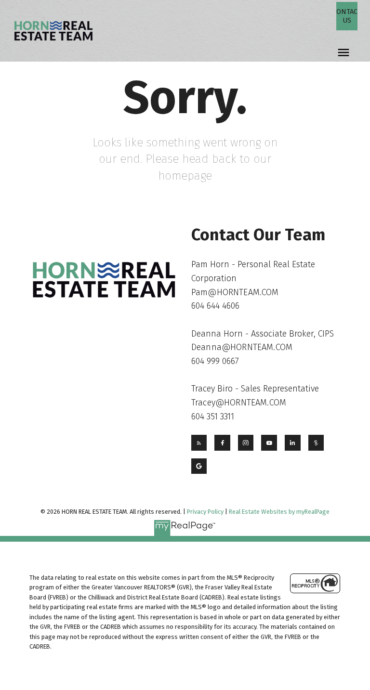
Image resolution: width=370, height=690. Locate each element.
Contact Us (346, 16)
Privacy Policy (205, 511)
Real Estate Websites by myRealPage (279, 511)
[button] (346, 16)
